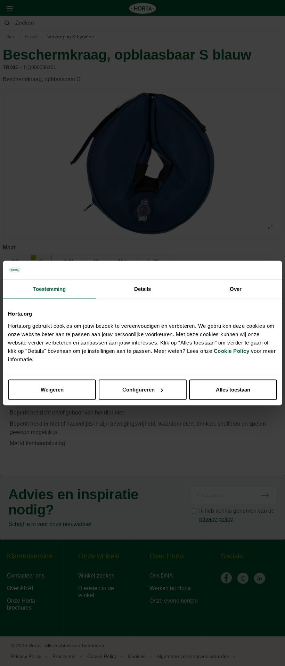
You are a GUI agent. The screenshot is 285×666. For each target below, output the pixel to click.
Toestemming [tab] (49, 289)
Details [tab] (142, 289)
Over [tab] (236, 289)
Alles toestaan (233, 390)
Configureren (138, 390)
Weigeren (52, 390)
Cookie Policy (232, 351)
